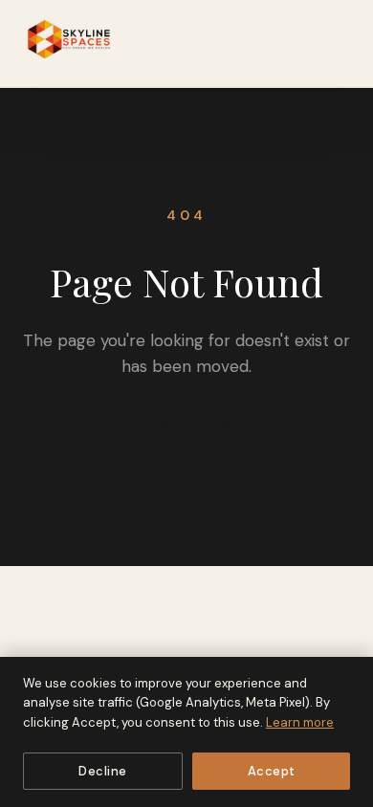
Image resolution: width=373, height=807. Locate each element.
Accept (272, 771)
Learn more (300, 722)
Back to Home (186, 426)
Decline (102, 771)
